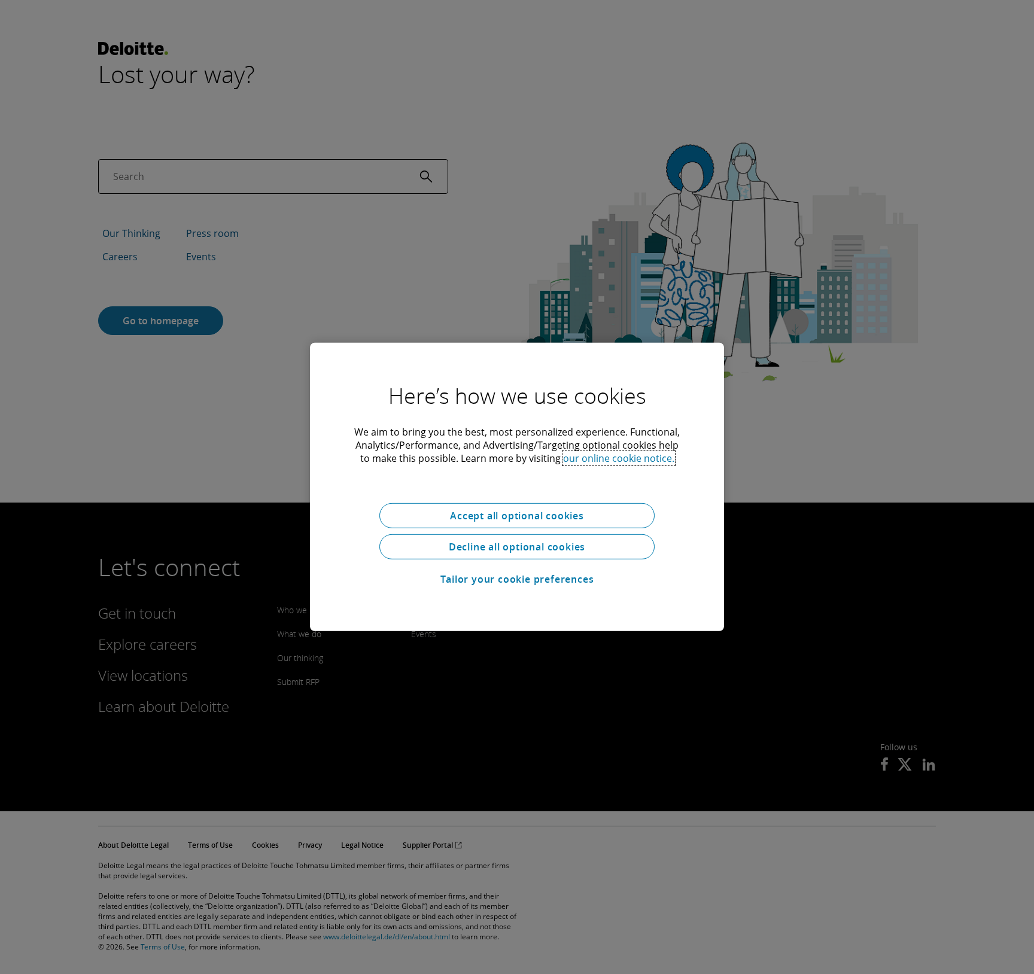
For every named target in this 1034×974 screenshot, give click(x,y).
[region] (517, 487)
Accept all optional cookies (517, 515)
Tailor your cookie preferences (517, 579)
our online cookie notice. (618, 458)
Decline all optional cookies (517, 546)
